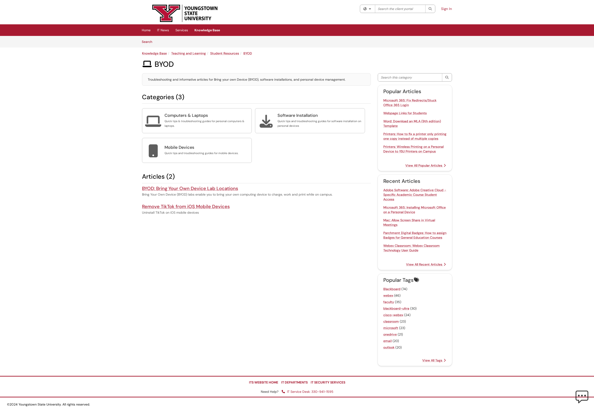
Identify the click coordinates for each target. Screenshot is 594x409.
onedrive (390, 334)
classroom (391, 321)
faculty (388, 302)
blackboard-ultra (396, 308)
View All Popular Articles (424, 165)
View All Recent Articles (424, 264)
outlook (388, 347)
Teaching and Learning (188, 53)
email (387, 341)
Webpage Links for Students (405, 113)
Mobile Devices (179, 147)
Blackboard (391, 289)
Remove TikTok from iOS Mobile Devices (186, 206)
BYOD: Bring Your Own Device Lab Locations (190, 188)
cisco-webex (393, 315)
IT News (163, 30)
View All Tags (432, 360)
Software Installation (298, 115)
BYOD (247, 53)
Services (181, 30)
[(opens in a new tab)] (185, 13)
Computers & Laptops (186, 115)
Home (146, 30)
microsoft (390, 328)
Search (148, 41)
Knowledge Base (207, 30)
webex (388, 295)
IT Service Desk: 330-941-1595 (309, 392)
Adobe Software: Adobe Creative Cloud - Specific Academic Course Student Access (414, 194)
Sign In (446, 8)
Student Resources (224, 53)
